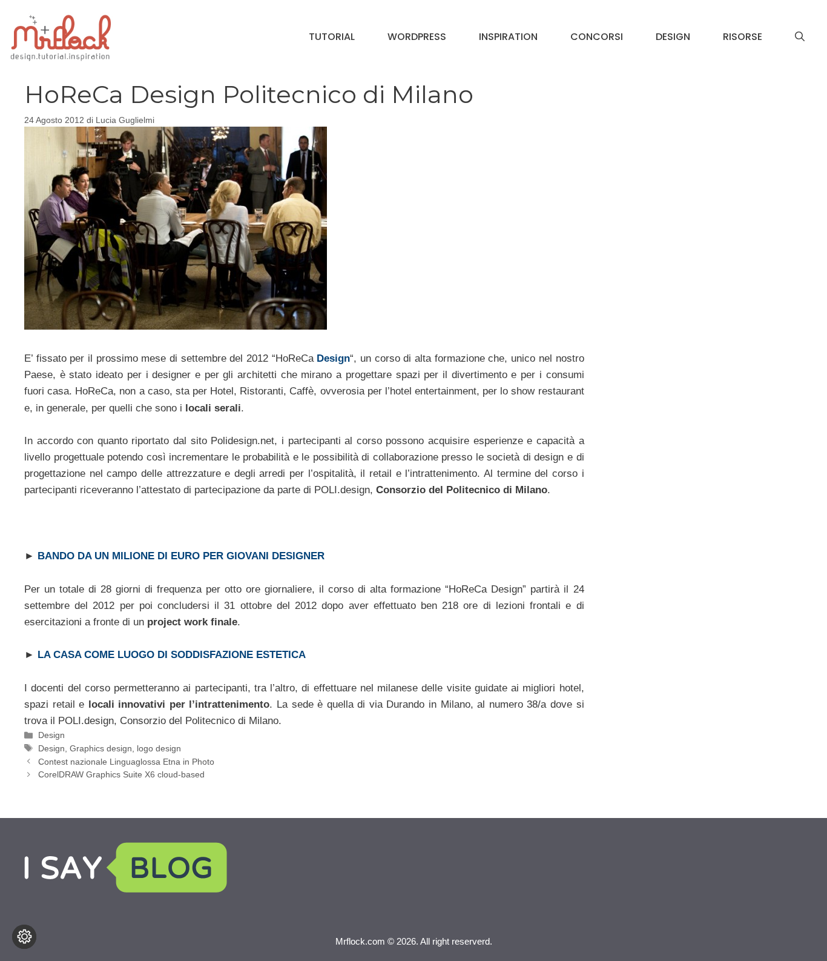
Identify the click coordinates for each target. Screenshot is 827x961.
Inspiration (508, 37)
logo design (159, 748)
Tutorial (332, 37)
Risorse (742, 37)
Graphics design (101, 748)
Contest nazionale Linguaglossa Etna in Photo (126, 761)
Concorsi (596, 37)
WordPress (416, 37)
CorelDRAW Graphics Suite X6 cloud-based (121, 774)
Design (673, 37)
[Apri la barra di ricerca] (800, 37)
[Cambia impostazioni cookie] (24, 937)
